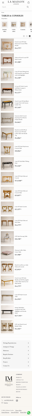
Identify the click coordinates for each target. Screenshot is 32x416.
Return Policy (23, 412)
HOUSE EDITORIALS (21, 389)
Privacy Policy (18, 410)
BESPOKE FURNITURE (22, 382)
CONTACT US (19, 380)
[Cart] (29, 2)
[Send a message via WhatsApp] (28, 412)
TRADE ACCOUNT (21, 387)
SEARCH (18, 384)
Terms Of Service (5, 412)
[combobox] (16, 7)
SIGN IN (18, 391)
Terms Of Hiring (15, 412)
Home (2, 12)
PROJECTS (19, 377)
